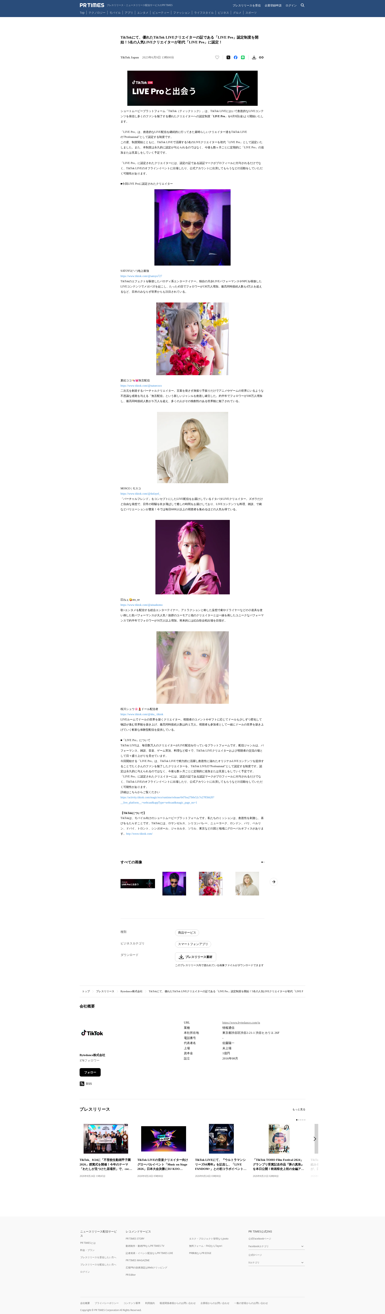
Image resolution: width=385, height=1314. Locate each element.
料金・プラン (87, 1250)
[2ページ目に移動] (263, 862)
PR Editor (131, 1274)
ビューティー (160, 12)
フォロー (90, 1072)
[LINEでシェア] (243, 57)
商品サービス (187, 932)
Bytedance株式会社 (132, 991)
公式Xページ (255, 1255)
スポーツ (251, 12)
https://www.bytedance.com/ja (241, 1022)
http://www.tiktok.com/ (139, 833)
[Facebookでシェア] (235, 57)
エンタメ (142, 12)
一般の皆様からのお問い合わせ (251, 1303)
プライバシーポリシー (107, 1303)
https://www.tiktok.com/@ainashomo (142, 604)
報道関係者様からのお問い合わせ (178, 1303)
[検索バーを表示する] (302, 5)
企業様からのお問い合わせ (215, 1303)
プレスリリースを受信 (247, 5)
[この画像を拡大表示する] (138, 883)
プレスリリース (105, 991)
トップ (86, 991)
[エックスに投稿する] (228, 57)
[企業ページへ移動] (92, 1034)
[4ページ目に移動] (302, 1119)
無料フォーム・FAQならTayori (205, 1246)
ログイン (291, 5)
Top (82, 12)
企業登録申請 (273, 5)
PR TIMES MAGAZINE (138, 1260)
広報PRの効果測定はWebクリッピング (146, 1267)
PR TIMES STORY (135, 1238)
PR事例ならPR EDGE (200, 1253)
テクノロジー (97, 12)
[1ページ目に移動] (262, 862)
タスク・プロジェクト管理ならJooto (208, 1238)
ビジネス (223, 12)
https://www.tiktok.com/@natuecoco (141, 385)
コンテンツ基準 (132, 1303)
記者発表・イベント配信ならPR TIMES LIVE (149, 1253)
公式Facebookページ (259, 1238)
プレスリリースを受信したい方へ (98, 1257)
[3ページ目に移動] (300, 1119)
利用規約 (150, 1303)
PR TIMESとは (88, 1243)
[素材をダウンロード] (254, 57)
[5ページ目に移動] (304, 1119)
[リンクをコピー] (261, 57)
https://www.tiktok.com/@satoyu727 (141, 276)
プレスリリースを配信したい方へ (98, 1264)
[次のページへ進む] (274, 882)
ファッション (181, 12)
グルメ (237, 12)
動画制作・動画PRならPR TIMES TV (145, 1246)
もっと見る (298, 1109)
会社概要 (85, 1303)
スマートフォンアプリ (193, 944)
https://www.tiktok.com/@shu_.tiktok (142, 714)
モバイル (115, 12)
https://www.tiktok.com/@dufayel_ (140, 493)
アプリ (129, 12)
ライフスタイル (204, 12)
